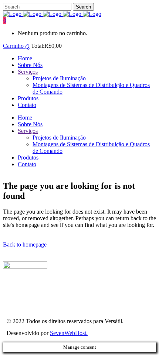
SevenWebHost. (69, 333)
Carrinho (14, 46)
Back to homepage (25, 244)
